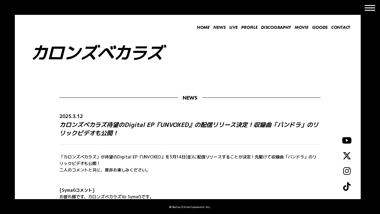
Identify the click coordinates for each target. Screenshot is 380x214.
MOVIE (301, 27)
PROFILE (249, 27)
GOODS (320, 27)
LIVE (233, 27)
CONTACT (340, 27)
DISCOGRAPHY (276, 27)
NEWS (219, 27)
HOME (203, 27)
